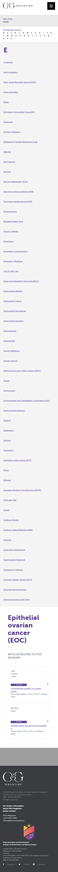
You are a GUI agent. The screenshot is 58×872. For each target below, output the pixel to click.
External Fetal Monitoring (15, 589)
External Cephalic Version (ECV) (18, 580)
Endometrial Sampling (13, 321)
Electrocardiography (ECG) (16, 182)
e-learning (8, 62)
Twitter (27, 864)
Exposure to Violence (13, 570)
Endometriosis (10, 331)
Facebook (11, 864)
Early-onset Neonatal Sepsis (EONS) (20, 82)
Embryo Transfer (11, 231)
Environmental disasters (14, 410)
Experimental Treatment (14, 560)
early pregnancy (11, 72)
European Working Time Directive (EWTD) (22, 490)
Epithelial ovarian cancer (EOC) (17, 460)
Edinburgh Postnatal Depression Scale (21, 142)
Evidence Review (11, 520)
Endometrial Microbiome (15, 311)
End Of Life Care (11, 271)
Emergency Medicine (13, 261)
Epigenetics (9, 430)
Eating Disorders (11, 92)
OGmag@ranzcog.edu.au (13, 820)
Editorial (7, 152)
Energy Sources (11, 361)
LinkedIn (41, 864)
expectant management (14, 550)
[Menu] (51, 6)
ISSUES (6, 22)
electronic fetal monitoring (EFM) (19, 191)
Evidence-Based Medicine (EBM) (18, 530)
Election (7, 172)
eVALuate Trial (10, 500)
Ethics (6, 470)
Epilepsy (7, 440)
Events (6, 510)
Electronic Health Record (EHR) (18, 201)
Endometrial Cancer (13, 301)
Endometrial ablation (13, 291)
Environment (9, 390)
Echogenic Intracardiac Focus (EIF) (19, 112)
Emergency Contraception (15, 251)
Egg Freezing (9, 162)
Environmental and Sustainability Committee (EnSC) (27, 400)
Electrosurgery (10, 211)
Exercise (7, 540)
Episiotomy (9, 450)
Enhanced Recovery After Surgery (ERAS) (22, 371)
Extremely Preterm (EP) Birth (17, 599)
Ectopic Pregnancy (12, 132)
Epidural (7, 420)
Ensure (7, 381)
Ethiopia (7, 480)
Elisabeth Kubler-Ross (13, 221)
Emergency (9, 241)
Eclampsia (8, 122)
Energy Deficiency (12, 351)
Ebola (6, 102)
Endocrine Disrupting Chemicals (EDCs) (21, 281)
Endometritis (9, 341)
